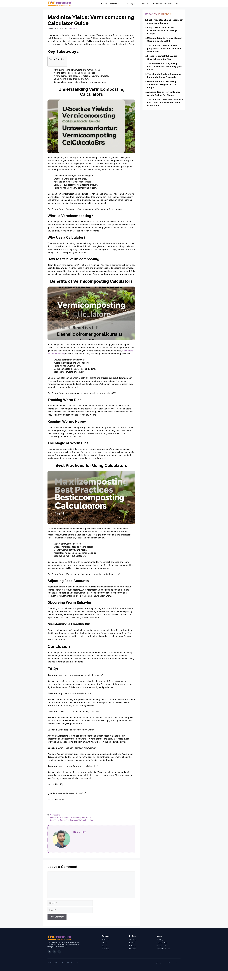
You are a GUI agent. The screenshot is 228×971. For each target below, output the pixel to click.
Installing (132, 946)
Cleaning (132, 940)
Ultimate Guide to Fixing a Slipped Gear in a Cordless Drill (164, 39)
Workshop (105, 949)
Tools (143, 3)
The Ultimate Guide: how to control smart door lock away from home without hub (165, 102)
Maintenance (133, 949)
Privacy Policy (157, 963)
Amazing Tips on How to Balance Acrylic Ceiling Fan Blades (163, 93)
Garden (104, 946)
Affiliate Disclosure (163, 949)
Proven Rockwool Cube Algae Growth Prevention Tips (162, 57)
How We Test (161, 946)
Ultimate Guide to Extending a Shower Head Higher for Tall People (162, 84)
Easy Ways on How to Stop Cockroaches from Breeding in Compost (162, 30)
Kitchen (104, 943)
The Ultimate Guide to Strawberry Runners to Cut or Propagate (164, 75)
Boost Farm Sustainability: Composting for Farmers (70, 817)
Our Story (160, 940)
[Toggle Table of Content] (61, 63)
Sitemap (178, 963)
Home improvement (109, 3)
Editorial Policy (162, 943)
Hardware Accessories (162, 3)
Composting (55, 815)
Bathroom (105, 940)
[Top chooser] (59, 3)
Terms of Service (168, 963)
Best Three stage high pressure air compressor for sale (165, 21)
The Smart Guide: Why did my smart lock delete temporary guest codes (165, 66)
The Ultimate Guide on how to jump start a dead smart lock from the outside (164, 48)
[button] (177, 3)
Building (132, 943)
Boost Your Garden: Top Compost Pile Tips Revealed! (71, 820)
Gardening (129, 3)
